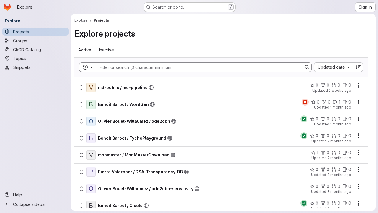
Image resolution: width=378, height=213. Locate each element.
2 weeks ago (340, 90)
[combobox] (333, 67)
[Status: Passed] (303, 118)
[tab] (84, 50)
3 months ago (339, 174)
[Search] (307, 67)
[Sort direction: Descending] (358, 67)
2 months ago (339, 141)
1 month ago (340, 107)
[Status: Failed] (305, 102)
